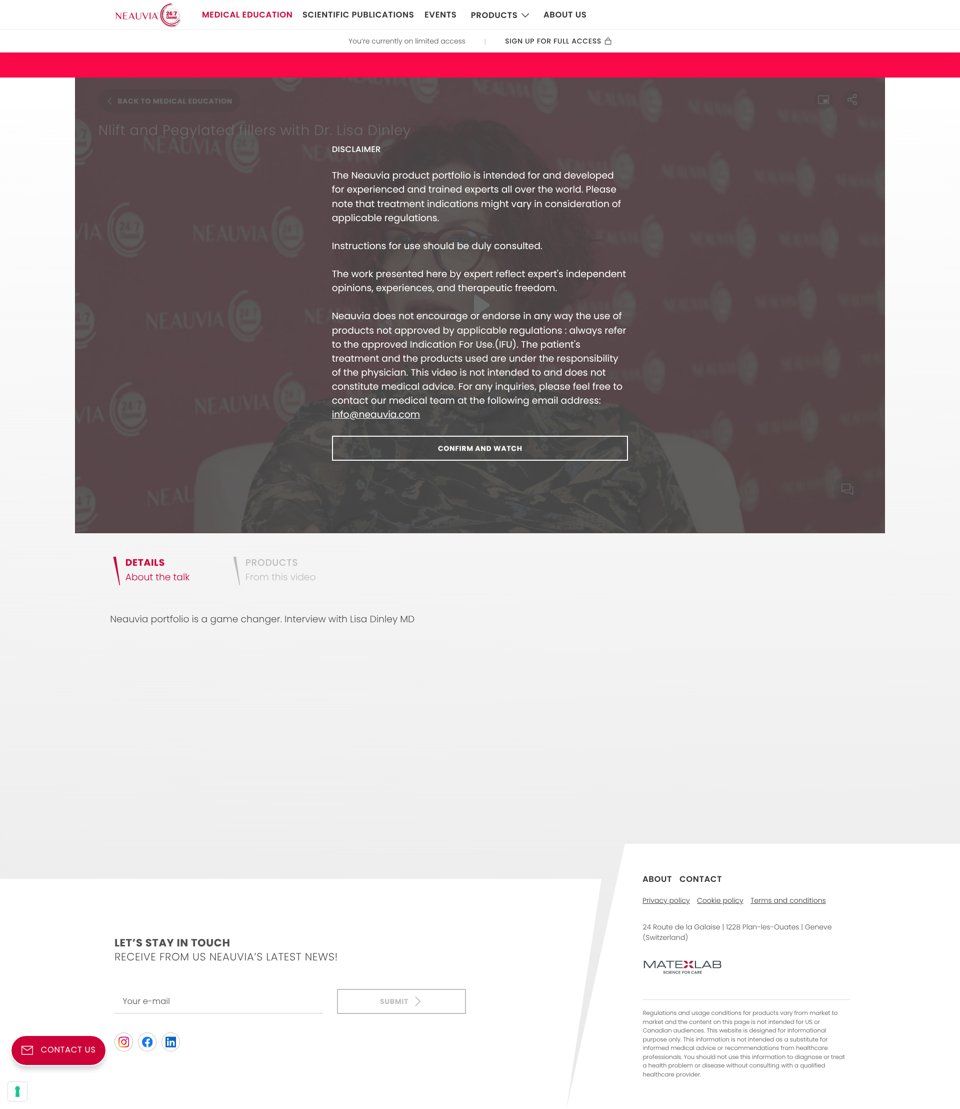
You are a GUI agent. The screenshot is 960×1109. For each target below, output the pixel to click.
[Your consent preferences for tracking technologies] (17, 1091)
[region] (480, 305)
